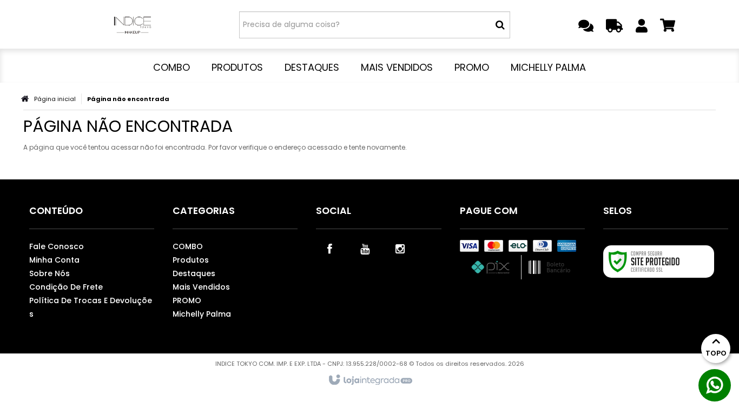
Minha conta (54, 260)
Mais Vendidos (201, 287)
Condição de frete (66, 287)
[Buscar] (500, 25)
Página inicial (55, 99)
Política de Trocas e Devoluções (90, 307)
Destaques (194, 273)
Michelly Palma (202, 314)
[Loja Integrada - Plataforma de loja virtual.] (370, 380)
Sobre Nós (49, 273)
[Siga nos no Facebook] (329, 248)
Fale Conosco (56, 246)
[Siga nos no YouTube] (364, 248)
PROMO (187, 300)
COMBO (188, 246)
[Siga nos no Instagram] (399, 248)
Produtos (191, 260)
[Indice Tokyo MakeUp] (132, 24)
